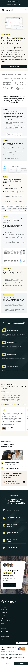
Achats (3, 615)
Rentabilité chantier (6, 621)
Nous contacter (5, 634)
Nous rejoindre (5, 636)
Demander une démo (14, 66)
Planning (3, 618)
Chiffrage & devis (5, 610)
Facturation (4, 612)
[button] (26, 10)
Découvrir (14, 6)
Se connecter (4, 631)
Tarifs (2, 623)
